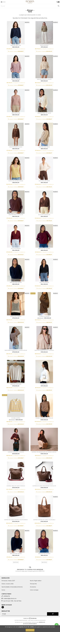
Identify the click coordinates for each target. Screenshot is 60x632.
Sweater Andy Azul (16, 45)
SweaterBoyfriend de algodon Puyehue (16, 350)
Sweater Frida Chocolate (16, 214)
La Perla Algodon (44, 316)
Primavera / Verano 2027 (8, 580)
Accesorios (33, 587)
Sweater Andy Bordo (44, 248)
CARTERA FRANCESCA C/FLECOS (16, 452)
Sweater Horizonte (15, 384)
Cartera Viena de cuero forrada (16, 485)
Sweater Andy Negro (16, 553)
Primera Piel (33, 583)
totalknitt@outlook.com (9, 598)
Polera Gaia (44, 384)
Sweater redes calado (15, 147)
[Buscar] (58, 6)
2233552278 (6, 596)
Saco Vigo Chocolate (44, 214)
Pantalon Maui (44, 45)
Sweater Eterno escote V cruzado (44, 350)
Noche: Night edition (35, 580)
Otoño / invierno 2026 (7, 583)
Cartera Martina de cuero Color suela (44, 519)
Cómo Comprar (34, 590)
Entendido (30, 630)
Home (3, 590)
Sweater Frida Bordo (44, 553)
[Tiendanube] (30, 618)
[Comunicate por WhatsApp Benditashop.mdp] (56, 625)
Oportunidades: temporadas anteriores (12, 587)
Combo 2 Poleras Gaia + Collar (44, 418)
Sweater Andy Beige (44, 147)
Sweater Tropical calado (44, 79)
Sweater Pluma (16, 113)
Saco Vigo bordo (16, 248)
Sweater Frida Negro (16, 282)
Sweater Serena (15, 79)
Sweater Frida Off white (44, 113)
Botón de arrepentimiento (30, 623)
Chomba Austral (15, 418)
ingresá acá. (42, 622)
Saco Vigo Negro (44, 282)
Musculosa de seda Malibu (15, 180)
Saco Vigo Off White (44, 180)
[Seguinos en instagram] (3, 607)
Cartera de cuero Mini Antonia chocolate (44, 485)
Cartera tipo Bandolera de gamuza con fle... (44, 452)
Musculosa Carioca (15, 316)
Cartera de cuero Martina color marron (16, 519)
